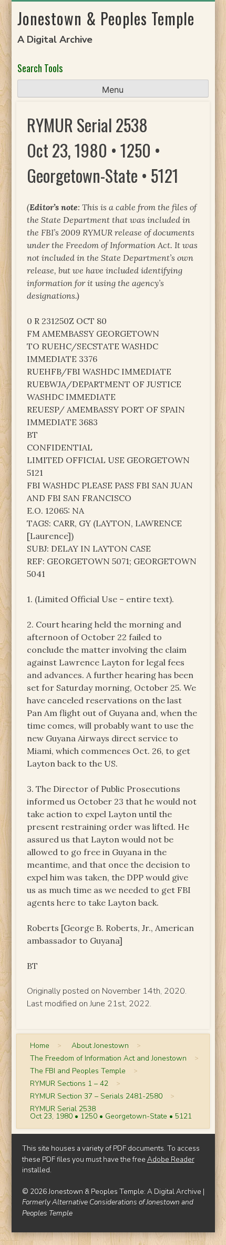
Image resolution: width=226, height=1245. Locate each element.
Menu (113, 89)
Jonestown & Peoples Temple (105, 18)
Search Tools (40, 68)
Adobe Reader (170, 1159)
